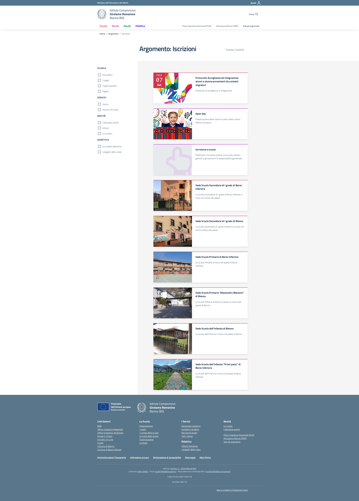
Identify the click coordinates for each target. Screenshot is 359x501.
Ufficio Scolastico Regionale (110, 429)
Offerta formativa (189, 446)
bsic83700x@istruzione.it (165, 471)
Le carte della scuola (148, 436)
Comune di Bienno (105, 446)
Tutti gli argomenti (251, 26)
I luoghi (105, 80)
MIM (99, 426)
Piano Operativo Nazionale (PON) (196, 26)
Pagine (105, 91)
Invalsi (100, 443)
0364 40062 (143, 471)
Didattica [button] (140, 26)
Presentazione (146, 426)
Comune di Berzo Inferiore (109, 449)
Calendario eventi (110, 122)
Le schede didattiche (112, 146)
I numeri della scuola (148, 432)
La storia (143, 443)
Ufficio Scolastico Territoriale (110, 432)
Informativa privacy (139, 457)
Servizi (105, 104)
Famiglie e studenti (190, 429)
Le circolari (107, 133)
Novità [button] (127, 26)
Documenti (107, 75)
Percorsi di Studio (110, 109)
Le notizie (228, 426)
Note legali (190, 457)
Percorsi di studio (189, 432)
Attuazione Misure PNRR (227, 26)
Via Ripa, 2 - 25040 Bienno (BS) (183, 468)
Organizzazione (109, 85)
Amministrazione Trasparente (111, 457)
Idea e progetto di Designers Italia (232, 490)
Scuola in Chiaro (104, 436)
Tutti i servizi (187, 436)
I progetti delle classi (111, 152)
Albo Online (205, 457)
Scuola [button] (103, 26)
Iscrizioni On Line (105, 439)
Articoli (105, 128)
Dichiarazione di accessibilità (167, 457)
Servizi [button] (115, 26)
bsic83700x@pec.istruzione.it (218, 471)
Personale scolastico (190, 426)
